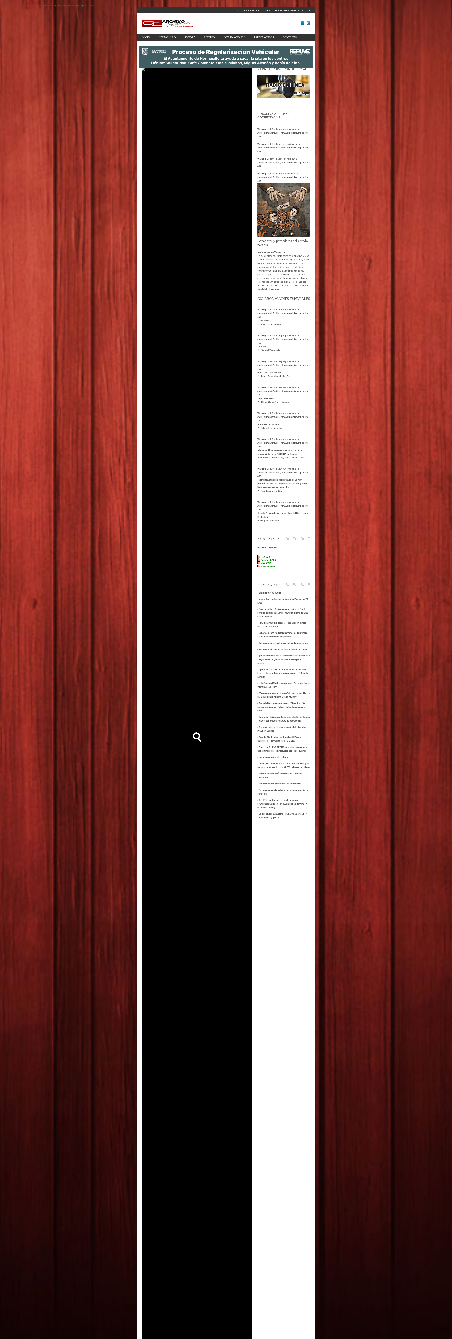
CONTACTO (290, 37)
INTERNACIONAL (234, 37)
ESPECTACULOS (264, 37)
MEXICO (209, 37)
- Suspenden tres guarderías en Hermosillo (279, 784)
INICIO (146, 37)
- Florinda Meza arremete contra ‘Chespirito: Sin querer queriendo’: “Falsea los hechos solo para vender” (281, 707)
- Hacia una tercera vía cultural (272, 757)
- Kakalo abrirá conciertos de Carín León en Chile (282, 649)
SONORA (190, 37)
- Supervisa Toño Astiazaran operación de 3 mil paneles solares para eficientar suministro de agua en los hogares (282, 613)
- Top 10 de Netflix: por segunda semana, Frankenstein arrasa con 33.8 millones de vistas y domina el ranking (282, 804)
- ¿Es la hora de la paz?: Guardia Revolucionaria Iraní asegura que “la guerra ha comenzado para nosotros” (283, 659)
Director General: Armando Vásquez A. (272, 10)
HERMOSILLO (167, 37)
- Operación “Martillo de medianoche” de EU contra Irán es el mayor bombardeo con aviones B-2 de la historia (283, 673)
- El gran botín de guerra (269, 593)
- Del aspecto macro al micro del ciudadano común (282, 643)
